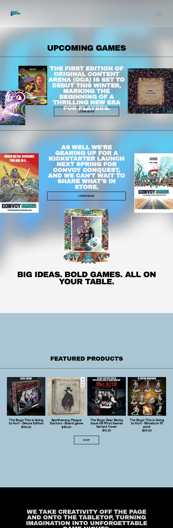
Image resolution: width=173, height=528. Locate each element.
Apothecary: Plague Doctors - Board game (66, 421)
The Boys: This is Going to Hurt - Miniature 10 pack (147, 423)
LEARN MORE (86, 111)
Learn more (86, 196)
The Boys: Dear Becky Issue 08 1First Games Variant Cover (106, 423)
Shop (86, 440)
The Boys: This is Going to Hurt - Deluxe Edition (26, 421)
